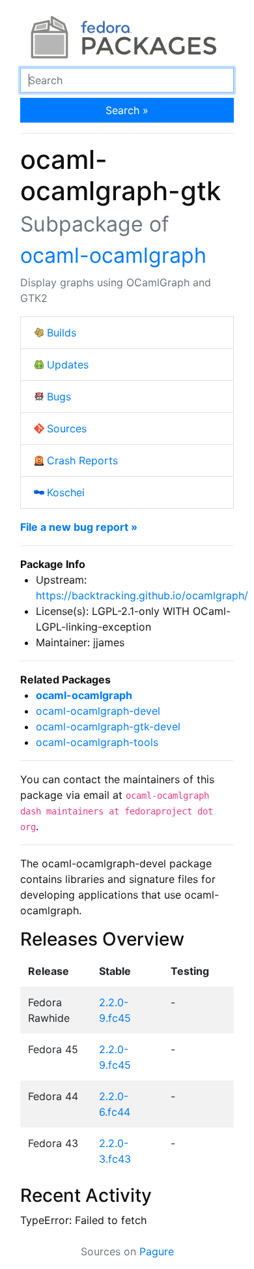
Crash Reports (82, 460)
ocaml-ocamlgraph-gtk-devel (108, 726)
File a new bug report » (78, 526)
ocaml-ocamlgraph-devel (98, 710)
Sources (67, 428)
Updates (68, 364)
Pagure (156, 1251)
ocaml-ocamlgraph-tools (97, 742)
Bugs (59, 396)
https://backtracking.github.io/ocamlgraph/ (142, 595)
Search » (127, 110)
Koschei (66, 492)
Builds (61, 332)
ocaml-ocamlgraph (113, 255)
